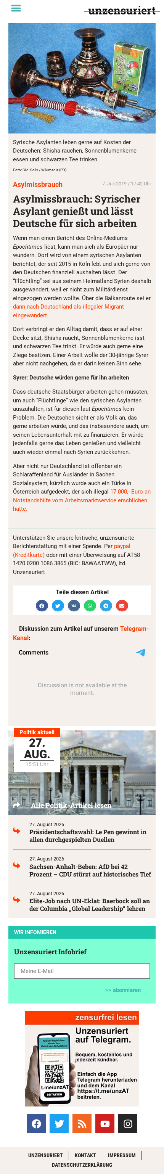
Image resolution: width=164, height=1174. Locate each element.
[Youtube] (104, 1123)
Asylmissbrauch (38, 184)
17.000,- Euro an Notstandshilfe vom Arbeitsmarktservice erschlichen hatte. (82, 500)
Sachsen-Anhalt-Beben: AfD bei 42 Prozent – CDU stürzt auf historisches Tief (90, 870)
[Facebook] (36, 1123)
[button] (16, 8)
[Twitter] (59, 1123)
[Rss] (82, 1123)
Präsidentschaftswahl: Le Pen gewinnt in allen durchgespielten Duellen (87, 835)
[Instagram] (127, 1123)
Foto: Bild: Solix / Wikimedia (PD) (39, 170)
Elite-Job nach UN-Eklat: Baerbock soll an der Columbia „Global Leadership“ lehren (89, 904)
